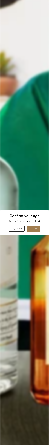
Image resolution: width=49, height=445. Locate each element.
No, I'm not (16, 228)
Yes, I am (33, 228)
